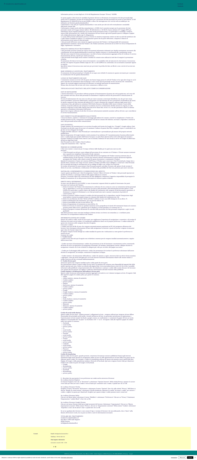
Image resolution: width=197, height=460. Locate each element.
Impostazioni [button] (174, 457)
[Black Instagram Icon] (55, 446)
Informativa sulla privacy (67, 457)
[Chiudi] (195, 457)
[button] (4, 3)
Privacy (126, 453)
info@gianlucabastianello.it (69, 423)
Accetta (190, 457)
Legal (131, 453)
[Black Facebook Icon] (53, 446)
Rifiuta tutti (182, 457)
